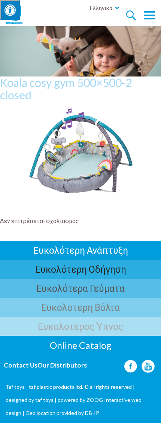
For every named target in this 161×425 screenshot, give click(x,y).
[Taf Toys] (21, 13)
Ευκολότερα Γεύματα (80, 288)
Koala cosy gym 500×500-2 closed (66, 88)
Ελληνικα (101, 7)
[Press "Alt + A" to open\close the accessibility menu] (10, 10)
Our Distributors (62, 365)
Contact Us (20, 365)
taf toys (44, 400)
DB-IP (92, 413)
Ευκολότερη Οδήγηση (80, 269)
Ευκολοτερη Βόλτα (80, 307)
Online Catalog (81, 345)
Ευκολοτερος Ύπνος (80, 326)
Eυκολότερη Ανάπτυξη (80, 250)
